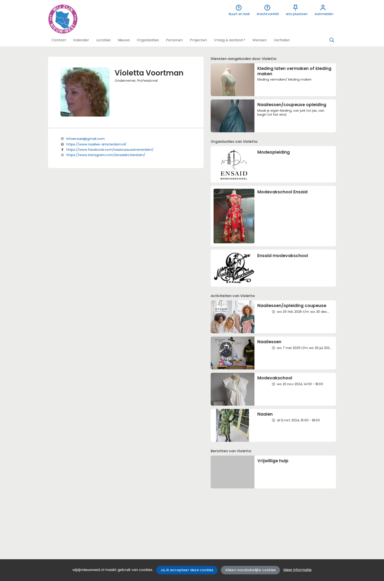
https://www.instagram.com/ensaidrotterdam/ (105, 155)
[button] (59, 40)
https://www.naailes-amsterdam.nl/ (96, 144)
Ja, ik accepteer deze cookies (187, 570)
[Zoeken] (332, 40)
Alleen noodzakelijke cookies (250, 570)
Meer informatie (297, 569)
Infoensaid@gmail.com (85, 139)
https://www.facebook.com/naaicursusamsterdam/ (110, 149)
